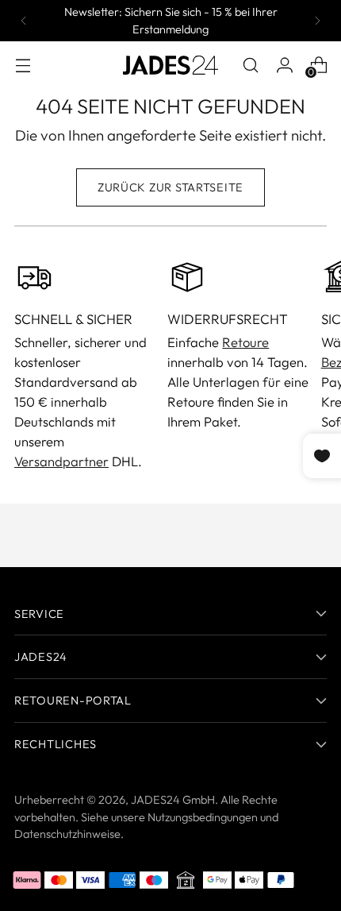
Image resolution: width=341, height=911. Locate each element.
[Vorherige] (23, 20)
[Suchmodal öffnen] (250, 64)
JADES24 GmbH (173, 799)
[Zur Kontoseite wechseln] (284, 64)
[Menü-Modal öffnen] (22, 64)
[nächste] (317, 20)
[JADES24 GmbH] (170, 65)
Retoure (245, 342)
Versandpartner (61, 461)
